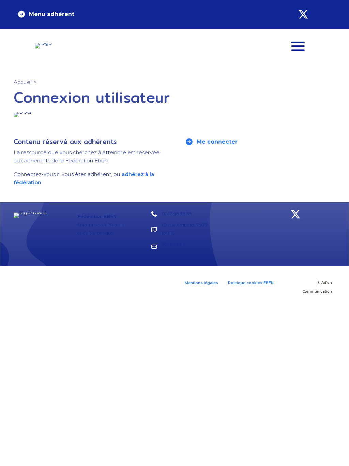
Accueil (23, 82)
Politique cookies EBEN (251, 282)
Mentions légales (201, 282)
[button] (46, 14)
